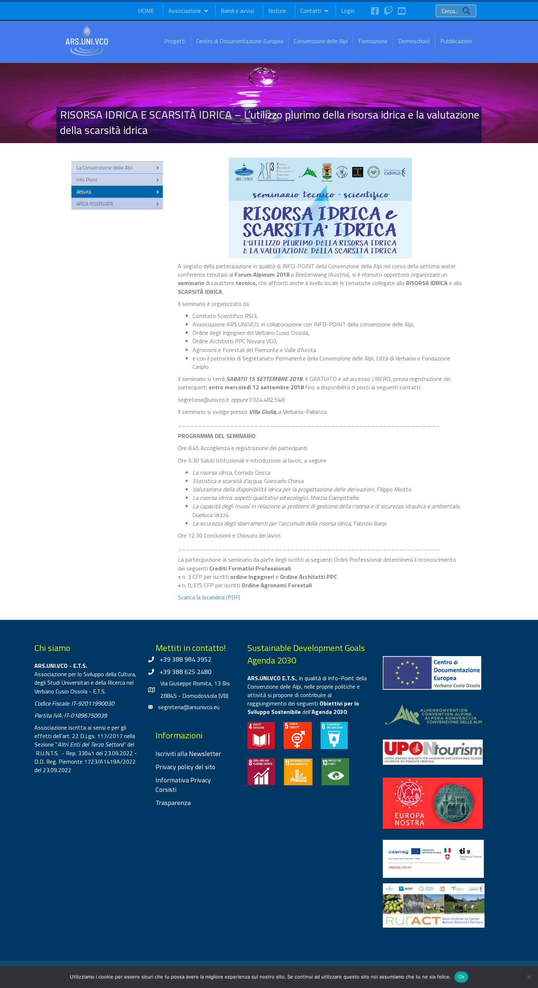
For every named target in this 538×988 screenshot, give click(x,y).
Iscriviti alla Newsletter (188, 754)
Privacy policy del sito (185, 767)
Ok (461, 977)
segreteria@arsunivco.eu (189, 707)
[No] (529, 977)
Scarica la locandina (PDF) (209, 597)
